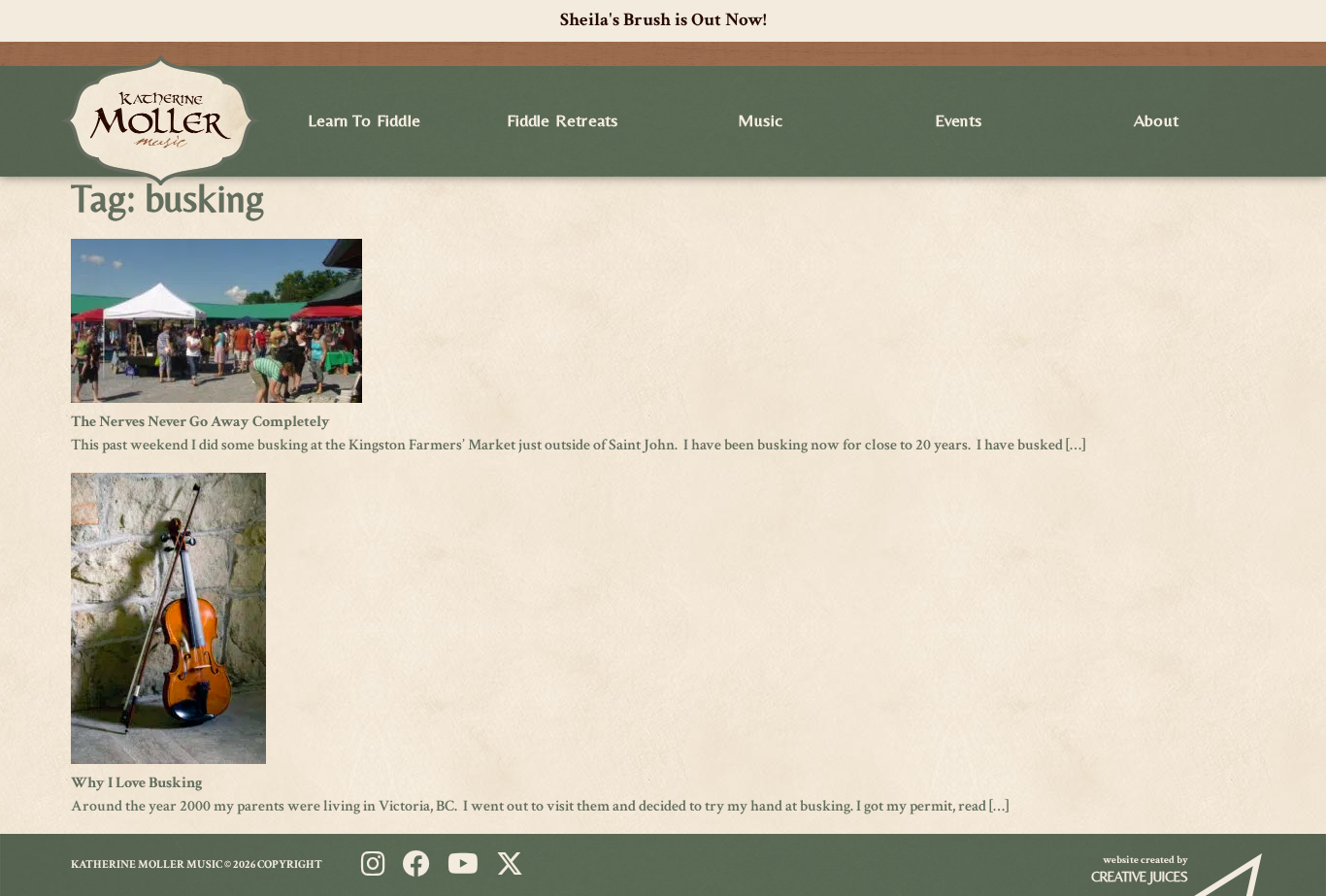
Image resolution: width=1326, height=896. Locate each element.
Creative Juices (1139, 876)
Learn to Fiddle (364, 120)
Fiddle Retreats (562, 120)
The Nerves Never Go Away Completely (200, 422)
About (1156, 120)
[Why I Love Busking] (168, 759)
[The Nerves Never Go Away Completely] (216, 398)
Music (760, 120)
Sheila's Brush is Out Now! (663, 20)
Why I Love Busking (137, 783)
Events (958, 120)
